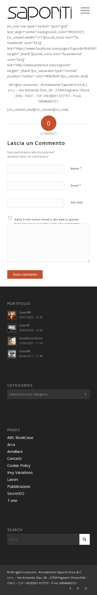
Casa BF (24, 325)
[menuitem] (83, 10)
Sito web (77, 202)
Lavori (12, 479)
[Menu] (83, 10)
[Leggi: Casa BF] (12, 328)
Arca (11, 444)
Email (76, 185)
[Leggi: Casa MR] (12, 315)
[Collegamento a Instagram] (86, 588)
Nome (76, 168)
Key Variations (20, 472)
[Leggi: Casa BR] (12, 354)
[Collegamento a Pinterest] (78, 588)
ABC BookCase (20, 437)
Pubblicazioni (18, 486)
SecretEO (15, 493)
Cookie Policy (19, 465)
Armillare (15, 451)
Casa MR (25, 312)
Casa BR (24, 351)
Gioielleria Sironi (30, 338)
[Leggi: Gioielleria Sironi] (12, 341)
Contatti (14, 458)
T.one (12, 500)
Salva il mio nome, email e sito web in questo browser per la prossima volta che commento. (47, 221)
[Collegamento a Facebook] (70, 588)
